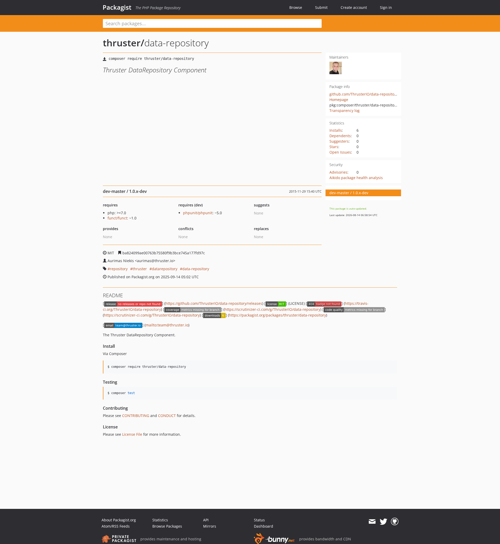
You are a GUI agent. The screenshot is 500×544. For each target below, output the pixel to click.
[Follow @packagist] (383, 521)
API (206, 519)
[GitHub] (394, 521)
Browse (295, 7)
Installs (335, 130)
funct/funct (117, 218)
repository (119, 268)
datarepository (164, 268)
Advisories (338, 172)
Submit (321, 7)
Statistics (160, 519)
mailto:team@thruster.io (167, 324)
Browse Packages (167, 526)
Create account (354, 7)
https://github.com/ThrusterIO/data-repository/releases (213, 303)
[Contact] (372, 521)
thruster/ (123, 42)
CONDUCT (167, 415)
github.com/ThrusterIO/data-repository (363, 94)
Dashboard (263, 526)
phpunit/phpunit (198, 212)
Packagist (117, 7)
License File (132, 434)
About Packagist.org (119, 519)
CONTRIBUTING (135, 415)
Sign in (386, 7)
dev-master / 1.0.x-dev (348, 192)
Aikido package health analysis (356, 177)
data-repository (195, 268)
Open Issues (340, 152)
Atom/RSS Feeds (116, 526)
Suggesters (339, 141)
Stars (333, 146)
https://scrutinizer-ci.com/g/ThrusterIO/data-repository (272, 309)
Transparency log (344, 110)
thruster (140, 268)
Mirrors (209, 526)
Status (259, 519)
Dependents (340, 135)
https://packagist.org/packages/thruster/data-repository (277, 315)
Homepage (338, 99)
